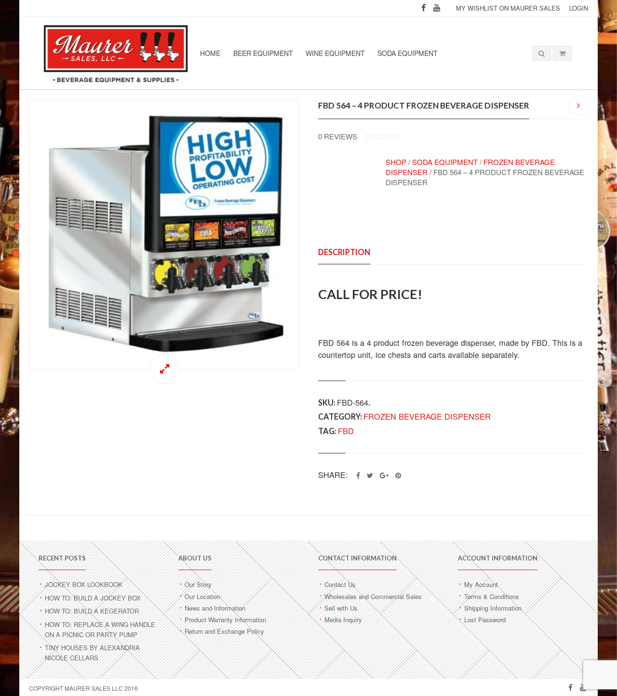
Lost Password (485, 619)
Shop (396, 162)
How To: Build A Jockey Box (93, 597)
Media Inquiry (343, 619)
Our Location (202, 596)
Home (210, 53)
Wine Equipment (335, 53)
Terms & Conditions (491, 596)
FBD (346, 431)
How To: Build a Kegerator (92, 610)
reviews (337, 136)
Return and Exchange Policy (224, 631)
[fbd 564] (164, 234)
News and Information (215, 608)
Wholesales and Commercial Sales (373, 596)
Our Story (198, 584)
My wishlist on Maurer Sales (508, 8)
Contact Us (340, 584)
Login (578, 8)
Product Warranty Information (225, 619)
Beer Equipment (263, 53)
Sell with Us (341, 608)
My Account (481, 584)
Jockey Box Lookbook (83, 584)
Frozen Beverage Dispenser (427, 416)
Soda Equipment (407, 53)
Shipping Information (493, 608)
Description (344, 252)
